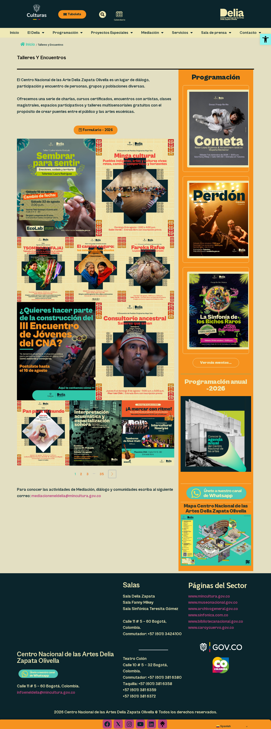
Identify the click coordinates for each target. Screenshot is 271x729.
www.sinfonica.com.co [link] (208, 615)
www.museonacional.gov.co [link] (213, 602)
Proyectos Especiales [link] (109, 32)
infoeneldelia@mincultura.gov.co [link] (46, 692)
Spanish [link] (225, 726)
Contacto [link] (248, 32)
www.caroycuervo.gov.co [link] (211, 627)
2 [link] (81, 474)
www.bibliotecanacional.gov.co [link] (215, 621)
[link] (265, 39)
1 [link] (75, 474)
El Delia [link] (34, 32)
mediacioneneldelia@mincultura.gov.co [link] (66, 496)
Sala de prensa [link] (214, 32)
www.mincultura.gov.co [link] (209, 596)
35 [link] (102, 474)
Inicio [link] (14, 32)
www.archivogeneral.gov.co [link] (213, 608)
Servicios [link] (180, 32)
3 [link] (87, 474)
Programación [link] (65, 32)
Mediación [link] (150, 32)
